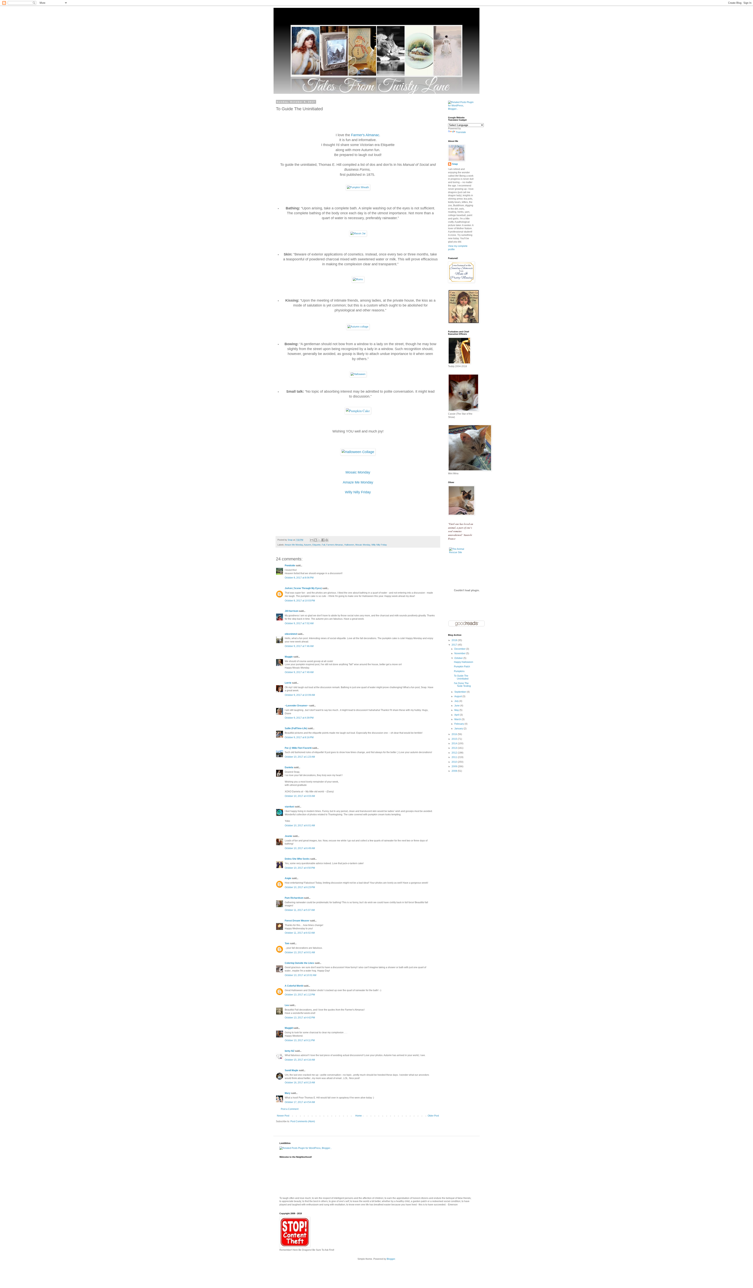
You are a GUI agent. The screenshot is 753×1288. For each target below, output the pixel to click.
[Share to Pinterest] (327, 540)
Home (358, 1115)
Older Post (433, 1115)
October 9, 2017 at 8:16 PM (299, 737)
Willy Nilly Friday (379, 545)
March (458, 719)
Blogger (391, 1259)
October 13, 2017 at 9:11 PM (300, 1040)
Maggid (289, 1028)
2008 (455, 771)
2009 (455, 766)
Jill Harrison (291, 611)
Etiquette (316, 545)
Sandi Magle (291, 1070)
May (456, 710)
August (458, 696)
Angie (288, 878)
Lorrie (288, 682)
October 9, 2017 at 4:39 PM (299, 717)
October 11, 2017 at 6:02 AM (300, 932)
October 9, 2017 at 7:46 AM (299, 646)
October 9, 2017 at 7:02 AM (299, 623)
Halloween (349, 545)
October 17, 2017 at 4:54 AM (300, 1102)
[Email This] (312, 540)
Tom (287, 943)
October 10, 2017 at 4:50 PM (300, 868)
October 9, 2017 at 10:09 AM (300, 695)
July (456, 701)
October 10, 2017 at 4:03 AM (300, 796)
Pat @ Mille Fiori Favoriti (298, 748)
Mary (287, 1093)
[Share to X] (319, 540)
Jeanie (288, 836)
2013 (455, 748)
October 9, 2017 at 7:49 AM (299, 672)
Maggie (289, 656)
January (459, 728)
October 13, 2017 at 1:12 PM (300, 994)
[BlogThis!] (315, 540)
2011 (455, 757)
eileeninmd (291, 634)
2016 (455, 734)
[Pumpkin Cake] (358, 410)
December (460, 649)
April (457, 714)
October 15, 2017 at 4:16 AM (300, 1059)
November (460, 653)
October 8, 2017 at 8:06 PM (299, 577)
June (457, 705)
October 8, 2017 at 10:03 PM (300, 600)
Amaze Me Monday (358, 482)
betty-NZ (289, 1051)
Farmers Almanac (334, 545)
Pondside (290, 565)
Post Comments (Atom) (302, 1121)
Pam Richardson (294, 898)
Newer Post (283, 1115)
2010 (455, 762)
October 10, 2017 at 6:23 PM (300, 887)
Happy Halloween (463, 662)
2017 (455, 644)
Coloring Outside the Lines (299, 963)
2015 (455, 739)
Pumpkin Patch (462, 666)
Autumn (307, 545)
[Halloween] (357, 374)
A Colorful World (294, 985)
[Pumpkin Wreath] (358, 187)
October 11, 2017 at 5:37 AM (300, 910)
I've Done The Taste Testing (462, 684)
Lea (287, 1005)
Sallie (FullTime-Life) (296, 728)
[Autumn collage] (357, 326)
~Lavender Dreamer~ (297, 705)
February (459, 723)
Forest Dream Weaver (297, 920)
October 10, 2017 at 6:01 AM (300, 825)
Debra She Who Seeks (297, 858)
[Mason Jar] (358, 233)
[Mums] (358, 279)
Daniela (289, 767)
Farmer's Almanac (365, 135)
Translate (461, 132)
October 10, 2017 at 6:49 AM (300, 848)
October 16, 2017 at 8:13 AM (300, 1082)
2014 (455, 743)
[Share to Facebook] (323, 540)
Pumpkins (459, 671)
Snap (455, 164)
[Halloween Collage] (357, 452)
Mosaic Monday (358, 472)
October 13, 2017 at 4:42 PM (300, 1017)
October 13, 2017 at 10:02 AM (300, 975)
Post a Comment (289, 1109)
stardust (289, 806)
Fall (323, 545)
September (460, 692)
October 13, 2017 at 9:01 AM (300, 952)
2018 (455, 640)
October (458, 658)
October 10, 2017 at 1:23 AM (300, 756)
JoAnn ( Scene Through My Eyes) (303, 588)
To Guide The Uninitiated (461, 677)
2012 (455, 752)
